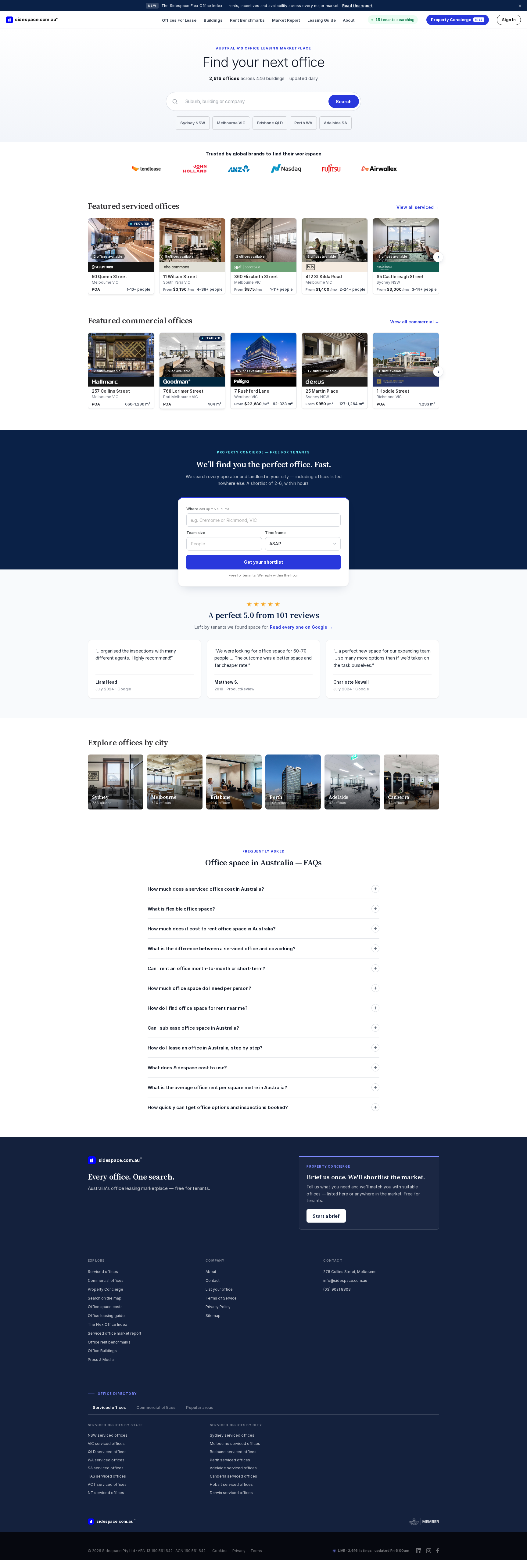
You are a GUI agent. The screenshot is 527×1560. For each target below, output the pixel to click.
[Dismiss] (520, 5)
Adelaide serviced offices (233, 1468)
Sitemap (213, 1315)
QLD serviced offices (107, 1451)
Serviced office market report (114, 1333)
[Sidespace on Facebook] (437, 1550)
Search (344, 101)
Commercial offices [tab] (156, 1407)
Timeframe (275, 532)
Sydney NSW (192, 123)
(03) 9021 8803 (337, 1289)
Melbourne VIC (231, 123)
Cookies (220, 1550)
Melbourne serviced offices (235, 1443)
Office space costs (105, 1306)
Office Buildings (102, 1350)
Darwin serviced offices (231, 1492)
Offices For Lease (179, 20)
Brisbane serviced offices (233, 1451)
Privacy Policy (218, 1306)
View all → (417, 207)
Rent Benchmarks (247, 20)
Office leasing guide (106, 1315)
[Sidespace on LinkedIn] (418, 1550)
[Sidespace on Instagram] (428, 1550)
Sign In (509, 19)
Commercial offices (106, 1280)
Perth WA (303, 123)
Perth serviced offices (230, 1460)
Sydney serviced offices (232, 1435)
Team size (195, 532)
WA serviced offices (106, 1460)
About (348, 20)
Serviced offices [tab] (109, 1407)
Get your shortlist (263, 562)
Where (207, 509)
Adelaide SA (335, 123)
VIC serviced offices (106, 1443)
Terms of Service (221, 1298)
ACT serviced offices (107, 1484)
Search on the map (104, 1298)
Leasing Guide (321, 20)
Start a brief (326, 1216)
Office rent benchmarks (109, 1342)
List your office (219, 1289)
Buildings (213, 20)
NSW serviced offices (107, 1435)
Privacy (239, 1550)
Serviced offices (103, 1271)
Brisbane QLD (270, 123)
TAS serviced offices (107, 1476)
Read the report (357, 5)
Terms (256, 1550)
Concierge (457, 19)
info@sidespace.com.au (345, 1280)
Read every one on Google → (301, 627)
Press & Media (101, 1359)
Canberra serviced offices (233, 1476)
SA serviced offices (106, 1468)
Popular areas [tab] (199, 1407)
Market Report (286, 20)
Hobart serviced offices (231, 1484)
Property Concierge (105, 1289)
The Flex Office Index (107, 1324)
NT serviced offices (106, 1492)
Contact (213, 1280)
